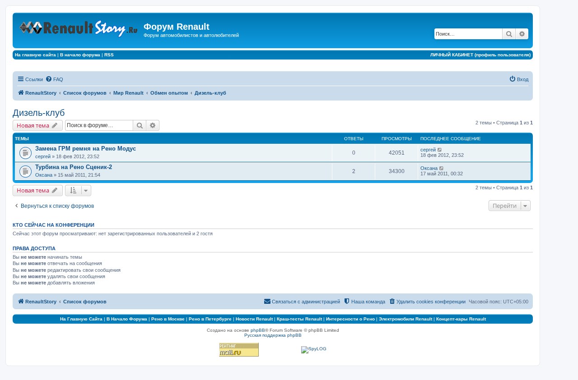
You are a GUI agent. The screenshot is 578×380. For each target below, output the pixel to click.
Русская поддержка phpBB (273, 335)
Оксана (43, 175)
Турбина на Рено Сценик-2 (73, 167)
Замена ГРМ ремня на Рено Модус (85, 148)
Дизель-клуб (39, 113)
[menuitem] (54, 79)
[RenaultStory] (79, 27)
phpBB (258, 330)
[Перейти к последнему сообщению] (440, 149)
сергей (43, 156)
